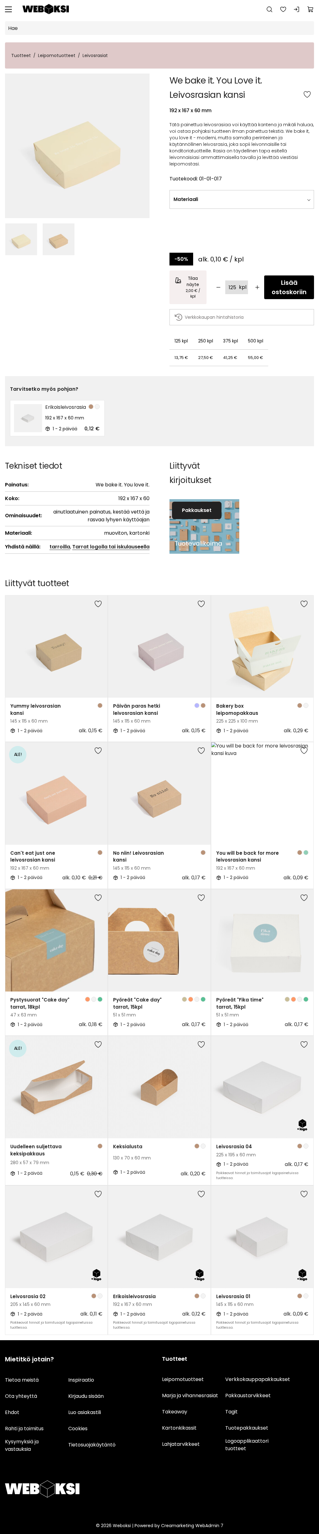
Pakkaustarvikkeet (248, 1395)
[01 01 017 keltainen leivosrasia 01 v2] (77, 146)
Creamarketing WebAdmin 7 (192, 1525)
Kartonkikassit (179, 1427)
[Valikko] (8, 9)
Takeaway (174, 1411)
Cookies (78, 1428)
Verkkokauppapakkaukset (257, 1379)
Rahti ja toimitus (24, 1428)
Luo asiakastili (84, 1412)
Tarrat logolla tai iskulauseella (111, 546)
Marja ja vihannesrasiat (190, 1395)
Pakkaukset (197, 510)
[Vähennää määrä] (218, 287)
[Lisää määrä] (257, 287)
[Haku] (269, 9)
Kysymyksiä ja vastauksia (22, 1445)
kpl (242, 287)
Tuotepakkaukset (246, 1427)
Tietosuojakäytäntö (92, 1444)
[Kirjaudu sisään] (297, 9)
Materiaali (186, 199)
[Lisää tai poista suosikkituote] (307, 95)
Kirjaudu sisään (86, 1396)
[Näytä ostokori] (310, 9)
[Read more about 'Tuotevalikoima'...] (204, 526)
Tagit (231, 1411)
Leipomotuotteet (56, 55)
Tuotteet (21, 55)
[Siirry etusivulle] (45, 9)
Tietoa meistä (22, 1379)
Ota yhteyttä (21, 1396)
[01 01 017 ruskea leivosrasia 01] (58, 239)
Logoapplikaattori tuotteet (247, 1444)
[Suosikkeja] (283, 9)
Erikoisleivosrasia (65, 407)
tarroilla (60, 546)
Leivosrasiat (95, 55)
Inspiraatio (81, 1379)
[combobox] (257, 199)
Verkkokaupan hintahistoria (214, 317)
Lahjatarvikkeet (181, 1444)
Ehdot (12, 1412)
